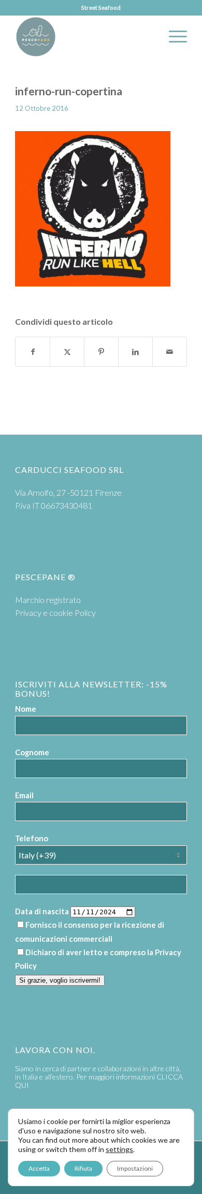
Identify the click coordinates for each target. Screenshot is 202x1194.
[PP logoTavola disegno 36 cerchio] (83, 36)
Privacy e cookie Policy (55, 612)
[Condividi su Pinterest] (101, 351)
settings (119, 1149)
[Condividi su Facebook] (33, 351)
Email (24, 795)
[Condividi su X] (67, 351)
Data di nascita (42, 911)
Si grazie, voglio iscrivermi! (59, 980)
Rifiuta (83, 1168)
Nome (25, 708)
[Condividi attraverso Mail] (169, 351)
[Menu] (172, 36)
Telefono (31, 838)
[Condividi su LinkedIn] (135, 351)
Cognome (32, 752)
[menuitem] (172, 36)
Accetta (39, 1168)
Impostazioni (135, 1168)
